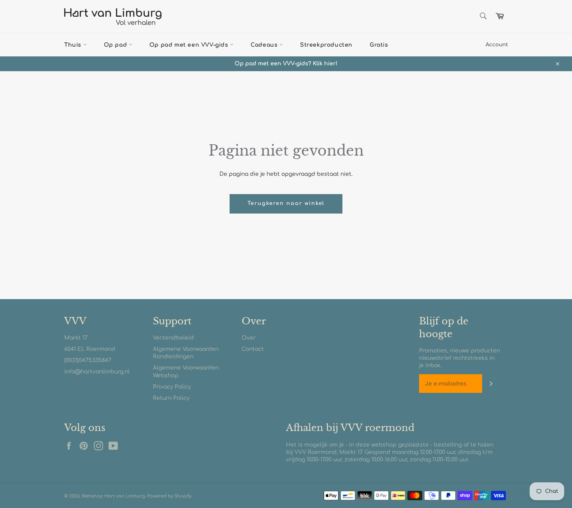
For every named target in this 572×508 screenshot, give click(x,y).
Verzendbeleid (173, 338)
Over (249, 338)
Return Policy (171, 398)
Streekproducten (326, 45)
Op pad (116, 45)
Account (497, 44)
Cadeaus (265, 45)
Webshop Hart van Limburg (113, 496)
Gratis (379, 45)
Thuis (73, 45)
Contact (253, 349)
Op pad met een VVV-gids (189, 45)
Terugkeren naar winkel (286, 203)
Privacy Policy (172, 387)
